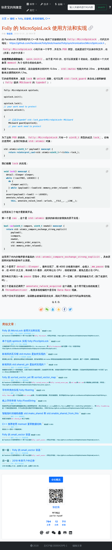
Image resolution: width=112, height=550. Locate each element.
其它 (32, 10)
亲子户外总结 (19, 463)
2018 (35, 545)
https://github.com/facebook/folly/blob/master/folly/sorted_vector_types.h (26, 385)
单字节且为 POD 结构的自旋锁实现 (26, 346)
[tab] (56, 480)
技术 (46, 4)
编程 (12, 333)
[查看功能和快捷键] (110, 7)
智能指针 (26, 367)
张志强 (56, 507)
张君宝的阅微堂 (11, 7)
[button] (42, 533)
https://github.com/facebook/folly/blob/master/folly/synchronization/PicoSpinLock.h (29, 348)
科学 (32, 4)
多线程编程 (27, 333)
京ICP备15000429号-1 (55, 545)
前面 (3, 418)
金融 (60, 4)
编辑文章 (77, 545)
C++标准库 (22, 357)
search (101, 7)
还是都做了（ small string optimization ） (69, 406)
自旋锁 (20, 333)
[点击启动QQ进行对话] (59, 533)
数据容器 (25, 380)
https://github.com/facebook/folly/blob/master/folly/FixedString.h (71, 408)
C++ (33, 333)
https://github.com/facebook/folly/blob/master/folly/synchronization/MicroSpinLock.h (56, 43)
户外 (12, 463)
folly (16, 333)
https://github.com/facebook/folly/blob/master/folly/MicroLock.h (78, 335)
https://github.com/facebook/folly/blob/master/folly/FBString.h (86, 395)
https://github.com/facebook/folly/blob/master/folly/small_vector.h (78, 440)
